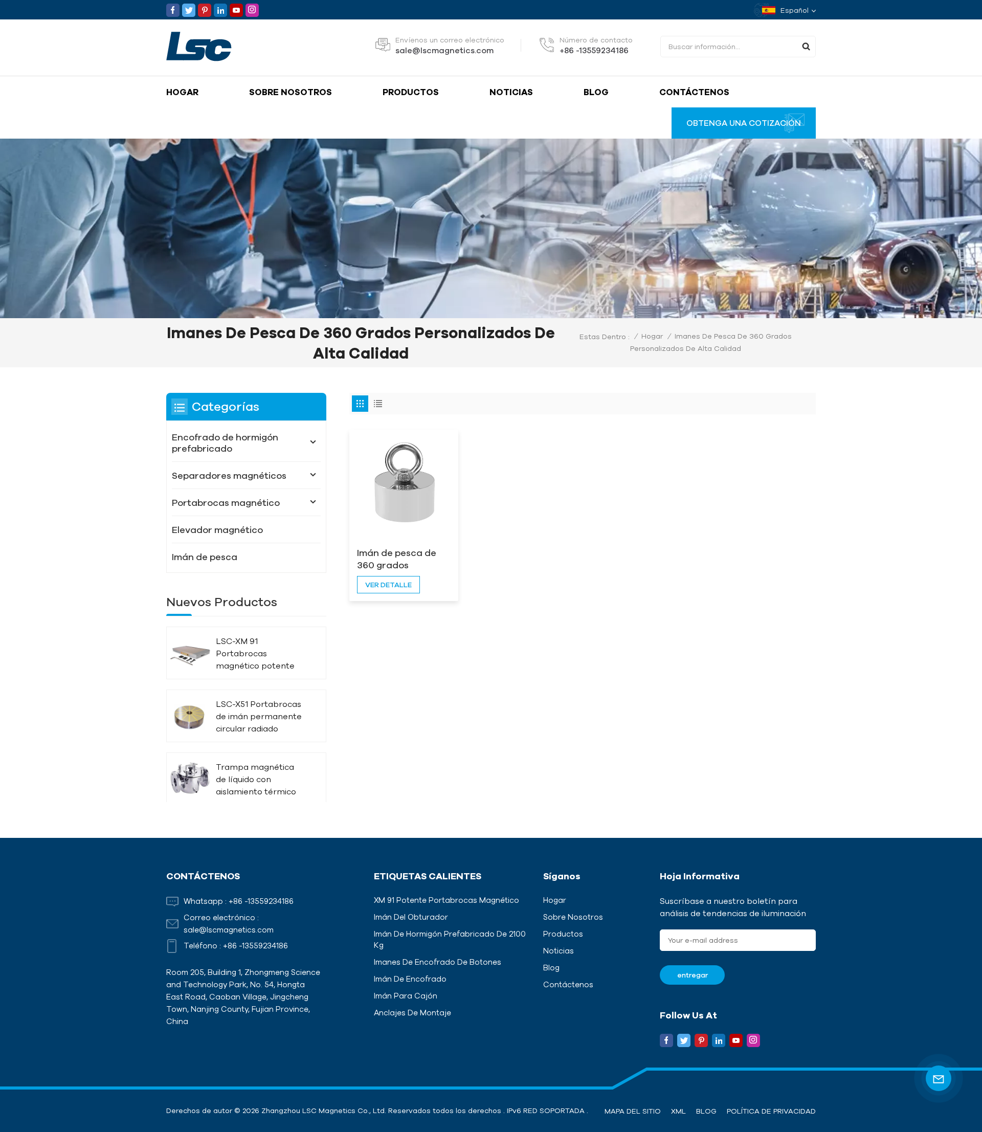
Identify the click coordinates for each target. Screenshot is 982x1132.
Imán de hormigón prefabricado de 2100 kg (450, 939)
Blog (596, 92)
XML (678, 1111)
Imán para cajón (405, 995)
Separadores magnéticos (229, 475)
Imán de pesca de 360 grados (396, 558)
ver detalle (388, 585)
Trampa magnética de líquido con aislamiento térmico (256, 779)
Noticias (511, 92)
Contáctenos (694, 92)
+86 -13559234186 (594, 50)
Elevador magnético (217, 529)
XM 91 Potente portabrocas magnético (446, 900)
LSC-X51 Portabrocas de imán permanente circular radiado (259, 716)
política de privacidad (771, 1111)
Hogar (182, 92)
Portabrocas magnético (226, 502)
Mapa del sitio (633, 1111)
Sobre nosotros (290, 92)
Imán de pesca (204, 556)
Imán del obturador (411, 917)
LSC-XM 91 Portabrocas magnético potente (255, 653)
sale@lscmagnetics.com (444, 50)
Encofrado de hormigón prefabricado (225, 442)
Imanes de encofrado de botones (437, 962)
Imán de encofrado (410, 978)
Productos (411, 92)
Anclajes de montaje (412, 1012)
